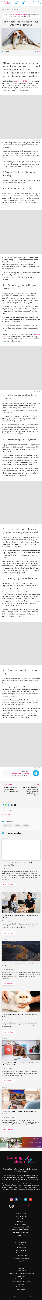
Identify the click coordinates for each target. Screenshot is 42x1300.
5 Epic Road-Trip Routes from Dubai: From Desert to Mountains (20, 964)
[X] (12, 805)
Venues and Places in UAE (21, 1232)
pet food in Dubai (21, 81)
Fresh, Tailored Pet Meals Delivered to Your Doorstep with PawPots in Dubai (20, 1064)
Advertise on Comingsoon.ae (34, 1149)
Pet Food (7, 826)
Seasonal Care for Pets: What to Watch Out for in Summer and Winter (19, 864)
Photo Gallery (21, 1284)
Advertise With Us (21, 1271)
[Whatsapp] (6, 805)
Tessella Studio (21, 1296)
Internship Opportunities (21, 1258)
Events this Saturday (21, 1216)
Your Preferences (21, 1247)
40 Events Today (24, 1206)
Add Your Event (21, 1250)
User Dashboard (21, 1245)
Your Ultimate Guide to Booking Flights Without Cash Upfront (19, 1112)
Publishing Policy (21, 1276)
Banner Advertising (21, 1279)
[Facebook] (3, 805)
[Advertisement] (21, 117)
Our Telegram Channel (21, 1256)
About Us (21, 1268)
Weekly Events (21, 1222)
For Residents (5, 838)
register (25, 15)
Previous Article (10, 787)
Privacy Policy (34, 1296)
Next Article (31, 789)
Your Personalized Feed (21, 1242)
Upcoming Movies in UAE (21, 1227)
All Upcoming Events (21, 1224)
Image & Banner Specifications (21, 1281)
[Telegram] (9, 805)
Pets (17, 826)
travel (26, 826)
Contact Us (21, 1261)
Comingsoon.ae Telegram (19, 773)
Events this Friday (21, 1213)
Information (6, 814)
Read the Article (8, 884)
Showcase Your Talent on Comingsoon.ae (21, 1273)
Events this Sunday (21, 1219)
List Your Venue (21, 1253)
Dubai (38, 52)
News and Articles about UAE (21, 1230)
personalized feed (16, 15)
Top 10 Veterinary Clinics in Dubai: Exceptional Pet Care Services (21, 916)
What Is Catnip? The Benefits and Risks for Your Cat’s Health (20, 1015)
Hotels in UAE (21, 1235)
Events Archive (21, 1290)
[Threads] (15, 805)
